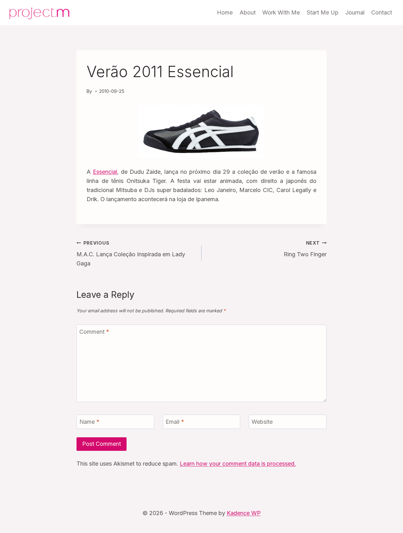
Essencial (105, 171)
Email (175, 422)
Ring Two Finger (305, 249)
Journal (355, 12)
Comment (94, 331)
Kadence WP (244, 513)
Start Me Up (322, 12)
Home (225, 12)
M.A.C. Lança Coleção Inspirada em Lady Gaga (131, 253)
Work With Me (281, 12)
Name (89, 422)
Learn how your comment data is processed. (238, 463)
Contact (381, 12)
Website (262, 422)
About (248, 12)
